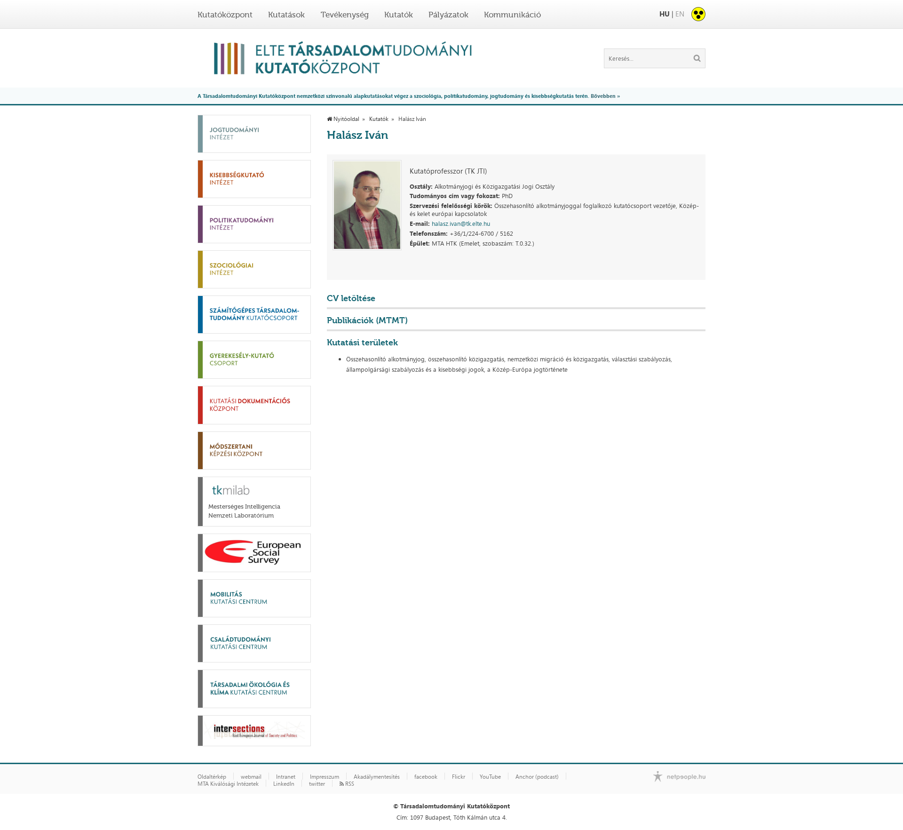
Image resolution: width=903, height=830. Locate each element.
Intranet (285, 777)
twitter (317, 784)
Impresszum (324, 777)
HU (664, 14)
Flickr (458, 777)
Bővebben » (605, 95)
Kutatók (398, 14)
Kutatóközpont (225, 14)
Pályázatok (448, 14)
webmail (251, 777)
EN (679, 14)
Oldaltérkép (212, 777)
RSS (349, 784)
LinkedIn (283, 784)
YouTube (490, 777)
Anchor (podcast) (537, 777)
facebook (425, 777)
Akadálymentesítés (377, 777)
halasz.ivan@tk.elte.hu (461, 223)
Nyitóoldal (345, 119)
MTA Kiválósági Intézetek (228, 784)
